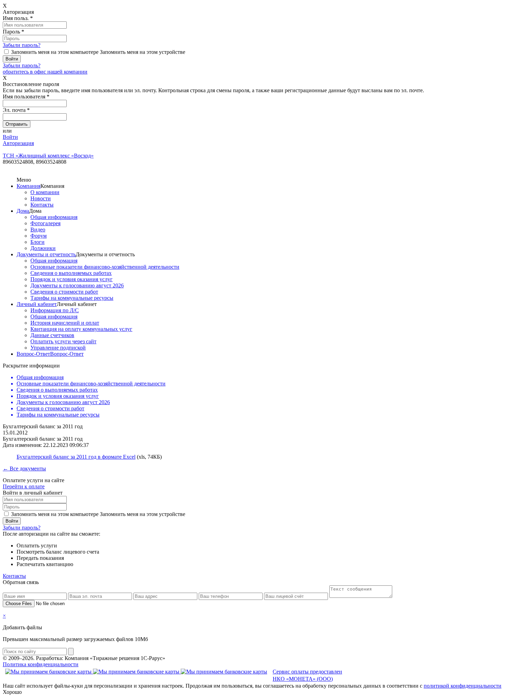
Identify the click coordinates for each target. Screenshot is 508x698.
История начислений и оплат (64, 323)
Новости (40, 198)
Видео (37, 229)
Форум (38, 236)
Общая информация (53, 217)
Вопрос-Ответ (33, 354)
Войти (10, 137)
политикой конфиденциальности (462, 686)
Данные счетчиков (52, 335)
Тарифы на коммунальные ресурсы (71, 298)
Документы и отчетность (46, 254)
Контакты (42, 205)
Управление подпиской (58, 348)
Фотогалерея (45, 223)
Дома (23, 211)
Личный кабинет (37, 304)
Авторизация (18, 143)
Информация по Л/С (54, 310)
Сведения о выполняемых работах (71, 273)
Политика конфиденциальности (40, 664)
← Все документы (24, 468)
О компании (44, 192)
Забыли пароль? (21, 45)
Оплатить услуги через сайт (63, 341)
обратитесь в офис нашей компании (45, 72)
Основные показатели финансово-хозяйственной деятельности (104, 267)
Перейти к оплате (24, 486)
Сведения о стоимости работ (64, 292)
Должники (43, 248)
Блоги (37, 242)
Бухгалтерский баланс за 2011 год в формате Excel (76, 457)
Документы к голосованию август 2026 (77, 285)
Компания (28, 186)
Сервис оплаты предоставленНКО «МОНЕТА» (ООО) (307, 675)
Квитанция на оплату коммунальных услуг (81, 329)
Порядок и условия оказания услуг (71, 279)
